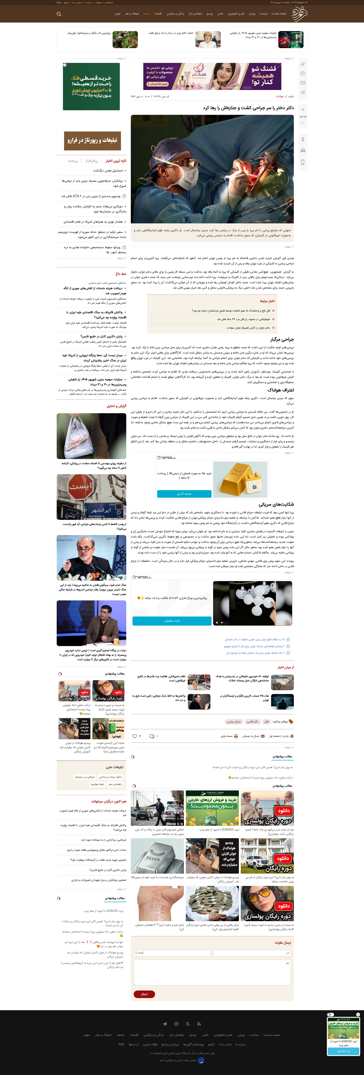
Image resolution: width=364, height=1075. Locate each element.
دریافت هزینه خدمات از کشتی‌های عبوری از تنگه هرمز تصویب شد (95, 291)
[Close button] (358, 1014)
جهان (118, 14)
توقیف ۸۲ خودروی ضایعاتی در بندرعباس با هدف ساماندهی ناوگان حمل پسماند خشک (242, 678)
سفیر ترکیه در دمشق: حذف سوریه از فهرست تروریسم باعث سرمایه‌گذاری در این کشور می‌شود (92, 235)
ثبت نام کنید (343, 1051)
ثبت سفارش (172, 621)
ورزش (252, 14)
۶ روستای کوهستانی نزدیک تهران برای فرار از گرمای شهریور (254, 646)
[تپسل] (159, 458)
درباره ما (88, 2)
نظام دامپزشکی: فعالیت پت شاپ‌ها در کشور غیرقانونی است (161, 678)
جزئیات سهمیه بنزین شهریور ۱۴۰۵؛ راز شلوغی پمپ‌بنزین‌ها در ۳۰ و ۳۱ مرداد (253, 35)
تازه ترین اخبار (116, 161)
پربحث (73, 161)
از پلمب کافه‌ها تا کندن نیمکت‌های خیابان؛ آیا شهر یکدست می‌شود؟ (94, 526)
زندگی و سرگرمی (175, 14)
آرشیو (66, 2)
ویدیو (210, 14)
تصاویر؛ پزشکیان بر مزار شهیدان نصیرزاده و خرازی (98, 880)
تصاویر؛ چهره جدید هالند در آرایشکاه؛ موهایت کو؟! (98, 860)
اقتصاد (159, 14)
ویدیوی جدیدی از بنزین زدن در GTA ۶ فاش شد (90, 196)
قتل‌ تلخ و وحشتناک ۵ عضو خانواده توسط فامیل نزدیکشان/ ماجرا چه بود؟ (231, 311)
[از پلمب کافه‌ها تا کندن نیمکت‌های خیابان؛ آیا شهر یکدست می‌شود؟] (91, 497)
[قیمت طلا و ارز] (302, 140)
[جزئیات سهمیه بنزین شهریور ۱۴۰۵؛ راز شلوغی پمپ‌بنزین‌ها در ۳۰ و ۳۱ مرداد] (291, 39)
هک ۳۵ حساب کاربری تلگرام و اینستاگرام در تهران (244, 698)
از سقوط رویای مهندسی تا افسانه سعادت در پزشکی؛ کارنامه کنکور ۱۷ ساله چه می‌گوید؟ (94, 465)
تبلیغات (98, 2)
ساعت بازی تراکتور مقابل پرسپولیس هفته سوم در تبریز (96, 850)
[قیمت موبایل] (303, 163)
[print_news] (302, 73)
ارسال (144, 994)
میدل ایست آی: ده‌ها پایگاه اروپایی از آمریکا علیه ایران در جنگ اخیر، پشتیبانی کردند (94, 358)
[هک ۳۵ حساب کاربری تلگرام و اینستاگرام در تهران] (282, 702)
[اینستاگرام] (176, 1024)
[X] (187, 1024)
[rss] (199, 1024)
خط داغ (121, 274)
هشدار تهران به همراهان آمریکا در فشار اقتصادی (93, 222)
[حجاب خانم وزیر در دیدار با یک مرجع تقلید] (208, 39)
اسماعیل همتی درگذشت (108, 170)
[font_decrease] (303, 123)
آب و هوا (134, 1044)
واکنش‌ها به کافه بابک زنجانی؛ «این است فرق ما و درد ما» (158, 698)
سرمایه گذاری (184, 494)
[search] (59, 14)
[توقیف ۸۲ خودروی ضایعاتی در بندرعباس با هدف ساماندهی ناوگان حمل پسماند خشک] (282, 682)
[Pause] (217, 622)
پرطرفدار (92, 161)
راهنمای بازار (196, 14)
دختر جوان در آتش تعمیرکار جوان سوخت (248, 328)
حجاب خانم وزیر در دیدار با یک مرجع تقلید (171, 33)
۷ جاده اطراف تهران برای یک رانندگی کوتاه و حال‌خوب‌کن (255, 653)
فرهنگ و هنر (132, 14)
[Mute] (222, 622)
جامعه (147, 14)
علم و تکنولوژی (236, 14)
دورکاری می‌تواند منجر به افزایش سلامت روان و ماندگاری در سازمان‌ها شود (95, 209)
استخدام (109, 2)
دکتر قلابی (252, 721)
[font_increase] (303, 110)
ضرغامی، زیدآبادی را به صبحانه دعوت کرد (103, 840)
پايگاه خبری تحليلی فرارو (174, 1053)
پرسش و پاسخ (170, 1044)
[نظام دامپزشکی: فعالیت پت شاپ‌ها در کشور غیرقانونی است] (199, 682)
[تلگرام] (165, 1024)
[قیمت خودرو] (302, 151)
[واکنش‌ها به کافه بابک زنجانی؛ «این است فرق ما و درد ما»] (199, 702)
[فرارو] (299, 14)
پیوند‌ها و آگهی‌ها (193, 1044)
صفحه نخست (278, 14)
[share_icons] (302, 92)
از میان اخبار (286, 667)
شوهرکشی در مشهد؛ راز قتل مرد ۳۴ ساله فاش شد (243, 319)
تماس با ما (77, 2)
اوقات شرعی (150, 1044)
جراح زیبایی (234, 721)
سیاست (263, 14)
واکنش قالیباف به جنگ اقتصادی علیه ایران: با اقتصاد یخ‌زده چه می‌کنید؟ (96, 315)
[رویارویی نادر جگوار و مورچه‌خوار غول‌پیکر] (125, 39)
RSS (59, 2)
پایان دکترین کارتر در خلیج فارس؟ (101, 336)
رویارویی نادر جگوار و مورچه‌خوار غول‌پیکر (89, 33)
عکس (220, 14)
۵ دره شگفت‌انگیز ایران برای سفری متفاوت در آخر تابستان (255, 640)
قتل (266, 721)
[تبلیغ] (212, 76)
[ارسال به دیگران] (303, 83)
